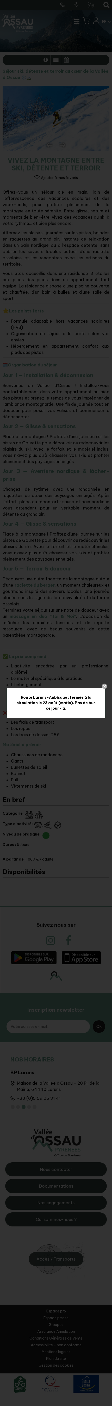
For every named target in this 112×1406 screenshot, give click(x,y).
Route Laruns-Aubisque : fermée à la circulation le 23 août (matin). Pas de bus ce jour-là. (56, 703)
